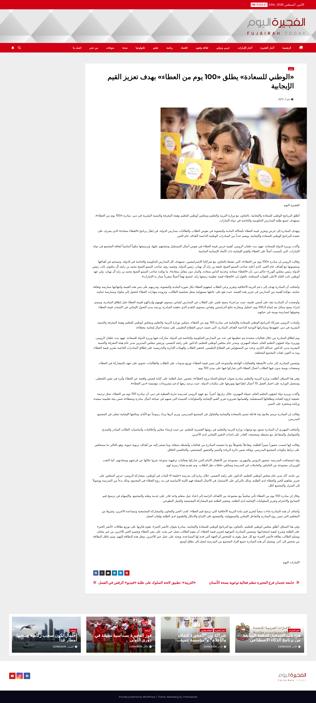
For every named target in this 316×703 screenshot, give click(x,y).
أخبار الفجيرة (267, 47)
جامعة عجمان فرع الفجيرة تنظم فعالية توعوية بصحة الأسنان (251, 582)
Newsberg (173, 696)
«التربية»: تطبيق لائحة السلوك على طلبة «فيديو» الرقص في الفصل (147, 582)
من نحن (93, 47)
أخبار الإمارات (245, 47)
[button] (19, 48)
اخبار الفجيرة (220, 630)
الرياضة (148, 630)
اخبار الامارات (294, 630)
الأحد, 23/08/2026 (287, 646)
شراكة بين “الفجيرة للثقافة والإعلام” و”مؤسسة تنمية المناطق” (202, 640)
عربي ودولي (223, 47)
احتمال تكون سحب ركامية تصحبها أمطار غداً (46, 637)
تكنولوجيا (140, 47)
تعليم (155, 47)
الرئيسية (286, 47)
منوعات (110, 47)
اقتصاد (184, 47)
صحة (125, 47)
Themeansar (190, 696)
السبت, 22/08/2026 (63, 646)
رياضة (169, 47)
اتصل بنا (77, 47)
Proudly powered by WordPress (137, 696)
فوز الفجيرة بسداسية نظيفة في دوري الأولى (123, 637)
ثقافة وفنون (202, 47)
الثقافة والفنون (206, 630)
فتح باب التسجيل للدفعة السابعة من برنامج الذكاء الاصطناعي (271, 637)
